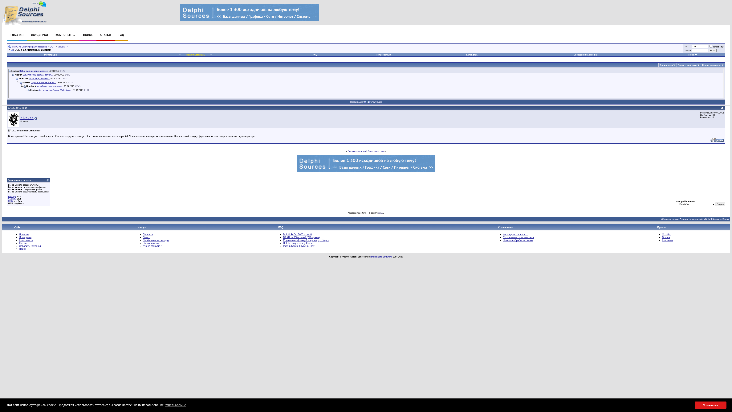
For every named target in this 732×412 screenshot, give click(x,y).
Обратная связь (669, 219)
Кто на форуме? (152, 246)
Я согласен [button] (710, 405)
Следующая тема (376, 151)
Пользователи (383, 55)
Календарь (472, 55)
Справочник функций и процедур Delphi (306, 240)
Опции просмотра (711, 65)
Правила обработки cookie (518, 240)
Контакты (667, 240)
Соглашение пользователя (518, 237)
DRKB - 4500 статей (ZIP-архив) (301, 237)
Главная (16, 34)
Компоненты (65, 34)
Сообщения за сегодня (585, 55)
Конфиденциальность (515, 234)
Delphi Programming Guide (298, 243)
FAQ (121, 34)
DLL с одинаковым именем (33, 71)
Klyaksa (27, 118)
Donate (666, 237)
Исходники (39, 34)
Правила (148, 234)
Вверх (725, 219)
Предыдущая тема (357, 151)
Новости (24, 234)
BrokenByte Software (381, 257)
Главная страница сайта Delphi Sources (700, 219)
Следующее (376, 102)
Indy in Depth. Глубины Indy (299, 246)
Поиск (88, 34)
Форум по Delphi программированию (29, 47)
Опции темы (666, 65)
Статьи (105, 34)
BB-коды (12, 196)
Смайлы (12, 199)
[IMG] (10, 201)
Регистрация (50, 55)
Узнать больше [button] (175, 405)
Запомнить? (718, 47)
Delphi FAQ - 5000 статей (297, 234)
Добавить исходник (30, 246)
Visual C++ (63, 47)
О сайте (666, 234)
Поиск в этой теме (687, 65)
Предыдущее (356, 102)
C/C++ (52, 47)
